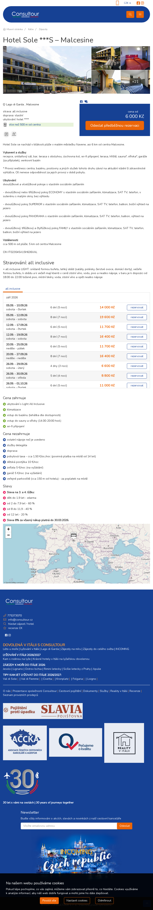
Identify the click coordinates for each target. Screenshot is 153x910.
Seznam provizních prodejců (20, 695)
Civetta (47, 679)
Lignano (18, 669)
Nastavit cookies (77, 900)
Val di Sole (10, 679)
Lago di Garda (15, 104)
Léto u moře (10, 649)
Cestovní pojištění (70, 691)
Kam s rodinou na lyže (17, 659)
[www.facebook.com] (138, 3)
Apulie (97, 669)
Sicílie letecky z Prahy (77, 669)
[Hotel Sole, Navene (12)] (106, 82)
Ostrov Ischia (33, 669)
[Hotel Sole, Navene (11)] (135, 58)
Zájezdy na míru (71, 649)
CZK (126, 3)
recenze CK (15, 628)
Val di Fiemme (30, 679)
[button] (73, 537)
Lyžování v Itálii (29, 649)
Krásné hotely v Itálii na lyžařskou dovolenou (61, 659)
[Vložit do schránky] (86, 102)
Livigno (91, 679)
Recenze (134, 691)
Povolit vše (49, 900)
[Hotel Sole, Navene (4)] (106, 58)
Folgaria (78, 679)
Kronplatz (62, 679)
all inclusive (12, 289)
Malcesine (32, 104)
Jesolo (7, 669)
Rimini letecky (52, 669)
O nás (7, 691)
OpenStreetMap (11, 582)
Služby (104, 691)
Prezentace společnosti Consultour (35, 691)
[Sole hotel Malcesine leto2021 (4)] (47, 70)
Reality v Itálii (118, 691)
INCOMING (122, 649)
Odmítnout (104, 900)
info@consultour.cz (19, 620)
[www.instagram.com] (142, 3)
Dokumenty (90, 691)
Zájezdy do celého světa (98, 649)
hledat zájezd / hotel (21, 624)
